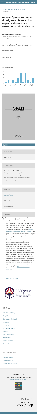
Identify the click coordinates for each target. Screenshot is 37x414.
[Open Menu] (2, 2)
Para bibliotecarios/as (10, 364)
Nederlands (7, 338)
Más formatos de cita (12, 181)
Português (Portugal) (10, 319)
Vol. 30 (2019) (20, 9)
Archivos (11, 9)
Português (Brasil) (9, 335)
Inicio (4, 9)
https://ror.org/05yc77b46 (18, 380)
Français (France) (9, 328)
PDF (6, 145)
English (5, 316)
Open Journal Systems (10, 278)
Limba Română (8, 341)
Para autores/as (8, 361)
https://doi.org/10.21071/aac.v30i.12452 (19, 45)
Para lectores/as (8, 357)
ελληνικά (6, 325)
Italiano (5, 331)
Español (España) (9, 313)
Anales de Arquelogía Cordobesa (20, 2)
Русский (6, 344)
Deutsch (6, 322)
